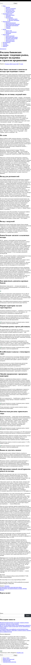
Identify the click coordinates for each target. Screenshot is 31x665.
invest (21, 64)
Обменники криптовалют (12, 25)
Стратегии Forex (10, 12)
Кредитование (9, 17)
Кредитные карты (13, 19)
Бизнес (4, 29)
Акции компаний (10, 35)
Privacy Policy (6, 658)
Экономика (5, 45)
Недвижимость (6, 42)
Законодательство (10, 39)
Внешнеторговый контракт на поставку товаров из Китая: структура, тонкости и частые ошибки (14, 623)
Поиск (1, 613)
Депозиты (8, 16)
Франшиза (8, 33)
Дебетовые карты (10, 15)
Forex (4, 6)
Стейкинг (8, 28)
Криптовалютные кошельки (13, 24)
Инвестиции (6, 34)
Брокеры (8, 7)
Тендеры (5, 43)
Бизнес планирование (11, 32)
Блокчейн (8, 26)
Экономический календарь (9, 661)
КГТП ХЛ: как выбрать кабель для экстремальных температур (15, 625)
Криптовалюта (6, 21)
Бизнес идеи (9, 30)
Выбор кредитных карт (8, 659)
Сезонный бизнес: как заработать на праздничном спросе (14, 629)
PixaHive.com (20, 652)
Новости (5, 46)
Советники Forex (10, 9)
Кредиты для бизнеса (14, 20)
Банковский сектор (7, 13)
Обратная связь (6, 660)
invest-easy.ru (3, 2)
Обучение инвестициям (11, 38)
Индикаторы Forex (10, 11)
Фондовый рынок (10, 41)
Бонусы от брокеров (11, 8)
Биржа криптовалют (11, 22)
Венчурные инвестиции (12, 37)
